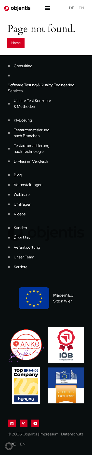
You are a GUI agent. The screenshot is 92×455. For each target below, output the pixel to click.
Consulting (23, 65)
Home (16, 43)
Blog (18, 175)
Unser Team (24, 257)
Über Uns (22, 237)
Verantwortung (27, 247)
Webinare (22, 194)
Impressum (49, 434)
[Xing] (23, 423)
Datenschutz (72, 434)
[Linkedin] (12, 423)
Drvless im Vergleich (31, 161)
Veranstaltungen (28, 184)
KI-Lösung (23, 120)
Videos (20, 214)
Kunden (20, 227)
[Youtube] (35, 423)
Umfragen (22, 204)
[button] (9, 446)
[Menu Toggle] (47, 8)
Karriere (20, 266)
